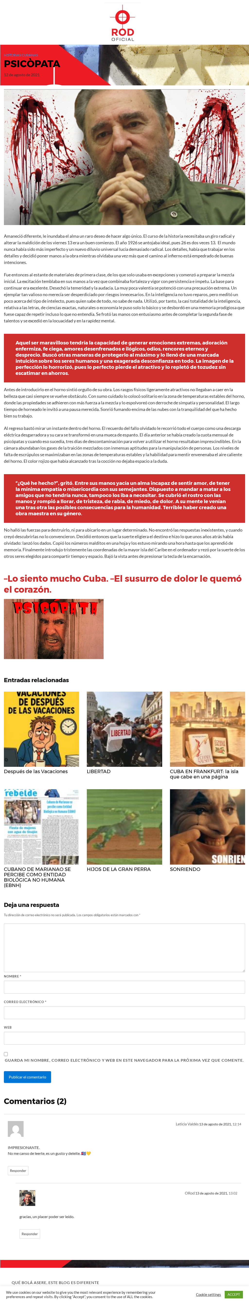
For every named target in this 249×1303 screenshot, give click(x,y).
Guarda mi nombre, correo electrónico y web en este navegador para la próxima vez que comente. (124, 1060)
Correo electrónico (25, 1002)
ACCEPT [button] (234, 1294)
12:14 (236, 1124)
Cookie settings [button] (208, 1295)
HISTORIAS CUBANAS (21, 55)
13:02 (233, 1193)
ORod (190, 1193)
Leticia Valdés (187, 1124)
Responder (18, 1171)
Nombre (12, 976)
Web (8, 1027)
